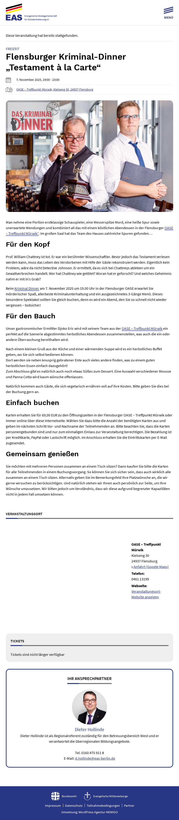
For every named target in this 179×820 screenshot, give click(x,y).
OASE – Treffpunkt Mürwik (142, 328)
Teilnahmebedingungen (103, 805)
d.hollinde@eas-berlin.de (95, 758)
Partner (129, 805)
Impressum (53, 805)
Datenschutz (74, 805)
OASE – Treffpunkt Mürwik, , (54, 90)
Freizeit (13, 48)
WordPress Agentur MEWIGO (98, 812)
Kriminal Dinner (26, 288)
